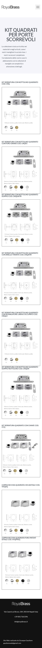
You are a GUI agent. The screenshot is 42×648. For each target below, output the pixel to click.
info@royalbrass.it (21, 622)
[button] (37, 7)
